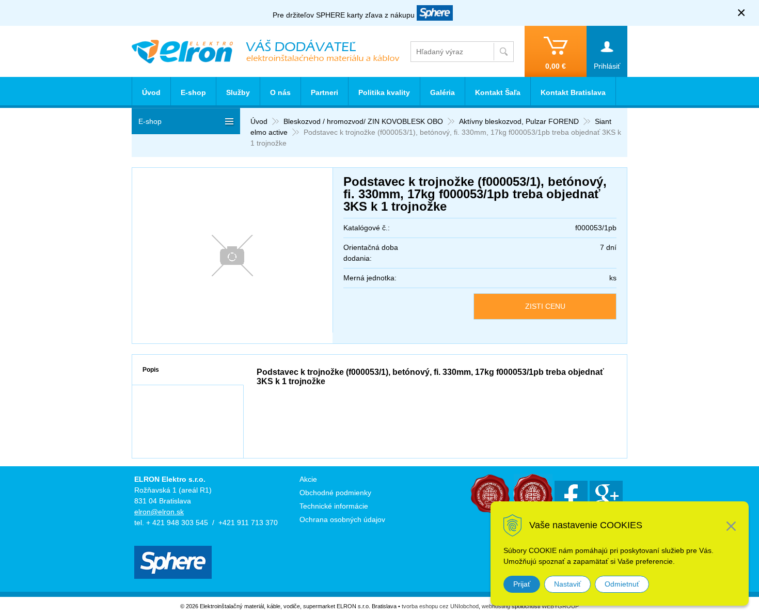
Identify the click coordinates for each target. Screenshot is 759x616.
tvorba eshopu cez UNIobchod (440, 606)
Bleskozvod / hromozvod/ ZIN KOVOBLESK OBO (363, 121)
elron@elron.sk (159, 512)
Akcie (308, 479)
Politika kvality (384, 92)
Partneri (324, 92)
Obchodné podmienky (335, 492)
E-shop (193, 92)
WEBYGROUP (560, 606)
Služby (238, 92)
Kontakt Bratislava (573, 92)
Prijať (521, 584)
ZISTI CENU (545, 306)
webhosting (496, 606)
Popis (151, 369)
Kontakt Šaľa (497, 92)
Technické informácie (333, 506)
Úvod (258, 121)
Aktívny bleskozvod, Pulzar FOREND (519, 121)
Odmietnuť (622, 584)
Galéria (442, 92)
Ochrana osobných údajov (342, 519)
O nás (280, 92)
